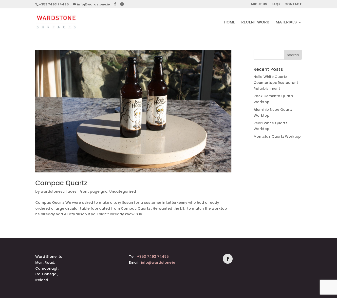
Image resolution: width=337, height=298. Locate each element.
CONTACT (293, 4)
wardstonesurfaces (58, 191)
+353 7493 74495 (54, 4)
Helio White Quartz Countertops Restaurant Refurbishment (276, 82)
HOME (229, 22)
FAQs (276, 4)
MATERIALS (286, 22)
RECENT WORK (255, 22)
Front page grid (93, 191)
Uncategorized (122, 191)
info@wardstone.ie (158, 262)
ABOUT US (259, 4)
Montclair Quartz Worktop (277, 136)
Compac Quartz (61, 183)
